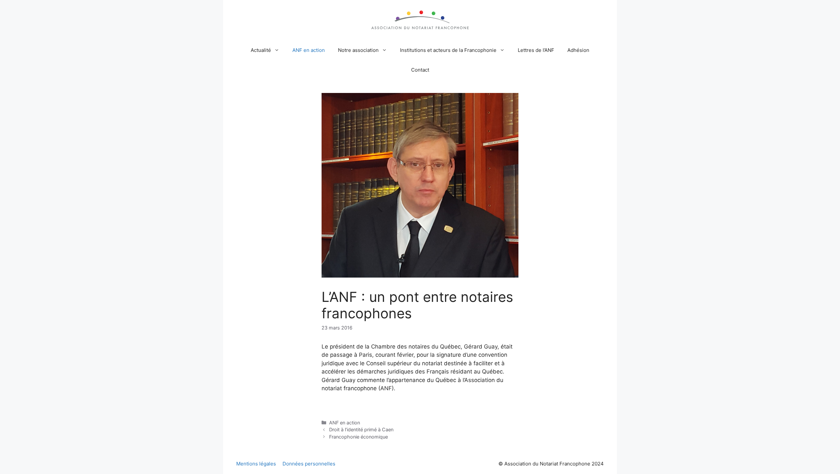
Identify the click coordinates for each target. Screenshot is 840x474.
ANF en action (308, 50)
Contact (420, 70)
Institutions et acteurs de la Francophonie (448, 50)
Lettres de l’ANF (536, 50)
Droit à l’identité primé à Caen (361, 429)
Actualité (261, 50)
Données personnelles (309, 464)
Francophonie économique (358, 437)
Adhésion (578, 50)
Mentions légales (256, 464)
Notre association (358, 50)
